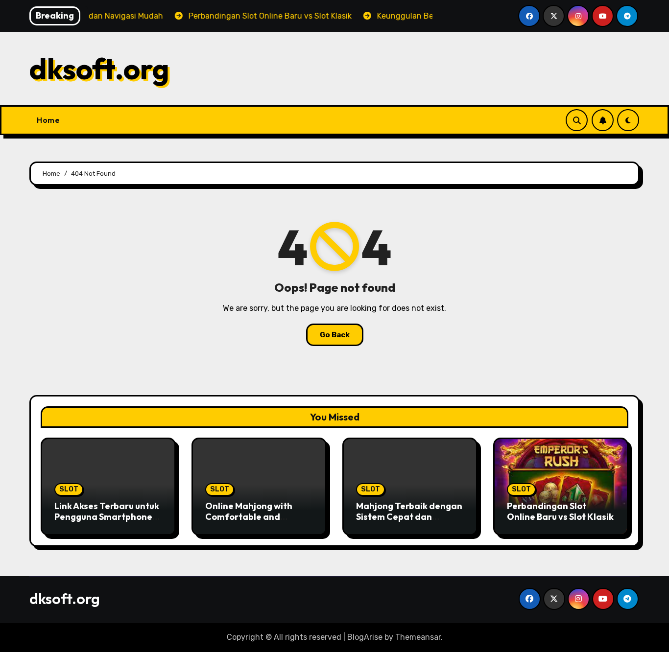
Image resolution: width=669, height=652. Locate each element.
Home (48, 120)
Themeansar (418, 637)
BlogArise (364, 637)
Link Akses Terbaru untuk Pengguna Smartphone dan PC (106, 516)
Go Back (335, 334)
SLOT (68, 489)
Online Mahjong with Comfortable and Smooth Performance (251, 516)
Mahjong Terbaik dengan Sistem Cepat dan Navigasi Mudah (409, 516)
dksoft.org (99, 68)
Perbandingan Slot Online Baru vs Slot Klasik (560, 511)
